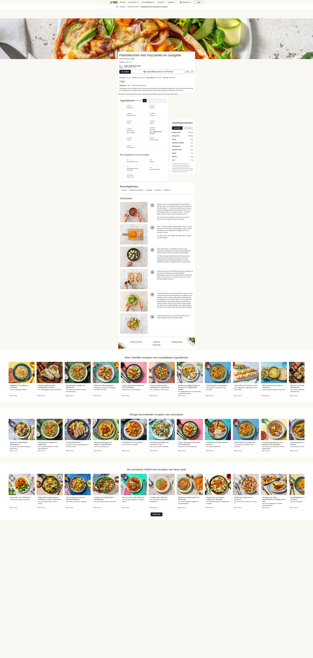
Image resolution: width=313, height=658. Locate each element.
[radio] (120, 62)
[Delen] (192, 71)
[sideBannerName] (182, 107)
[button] (186, 2)
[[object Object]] (187, 71)
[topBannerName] (156, 13)
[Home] (117, 7)
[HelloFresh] (113, 2)
